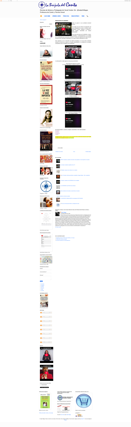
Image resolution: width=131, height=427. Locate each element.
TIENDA (83, 16)
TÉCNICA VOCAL (66, 16)
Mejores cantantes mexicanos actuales (63, 196)
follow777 (82, 418)
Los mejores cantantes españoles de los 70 (67, 164)
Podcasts (42, 287)
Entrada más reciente (59, 151)
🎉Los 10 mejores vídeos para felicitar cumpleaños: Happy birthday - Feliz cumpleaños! (75, 175)
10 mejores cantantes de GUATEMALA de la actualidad (69, 180)
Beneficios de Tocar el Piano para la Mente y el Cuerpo (65, 237)
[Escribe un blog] (59, 147)
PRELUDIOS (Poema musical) (61, 239)
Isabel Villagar (63, 212)
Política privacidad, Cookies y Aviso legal (46, 412)
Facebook (57, 130)
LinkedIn (42, 286)
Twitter (56, 134)
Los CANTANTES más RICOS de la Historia (67, 185)
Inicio (74, 151)
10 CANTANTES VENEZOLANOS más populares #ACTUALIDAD (71, 198)
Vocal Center (62, 414)
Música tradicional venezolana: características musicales (70, 190)
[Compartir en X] (60, 147)
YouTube (57, 132)
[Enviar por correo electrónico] (58, 147)
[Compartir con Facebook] (61, 147)
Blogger (65, 419)
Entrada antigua (88, 151)
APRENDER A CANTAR (57, 16)
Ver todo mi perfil (58, 227)
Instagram (57, 133)
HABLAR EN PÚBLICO (75, 16)
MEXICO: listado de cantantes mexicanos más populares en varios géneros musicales (74, 159)
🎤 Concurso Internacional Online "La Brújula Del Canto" (69, 203)
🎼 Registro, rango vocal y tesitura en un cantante (68, 170)
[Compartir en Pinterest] (62, 147)
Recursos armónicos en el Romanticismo (63, 240)
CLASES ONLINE (47, 16)
